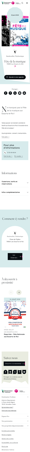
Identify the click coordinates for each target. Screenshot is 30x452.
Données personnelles (8, 431)
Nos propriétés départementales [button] (12, 426)
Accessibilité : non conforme (10, 442)
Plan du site (5, 446)
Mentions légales (6, 434)
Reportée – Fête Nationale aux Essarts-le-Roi (14, 335)
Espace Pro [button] (5, 416)
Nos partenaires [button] (7, 421)
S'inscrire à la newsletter (13, 363)
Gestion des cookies (8, 438)
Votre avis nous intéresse (9, 410)
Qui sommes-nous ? (7, 407)
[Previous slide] (11, 292)
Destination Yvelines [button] (9, 397)
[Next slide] (19, 292)
